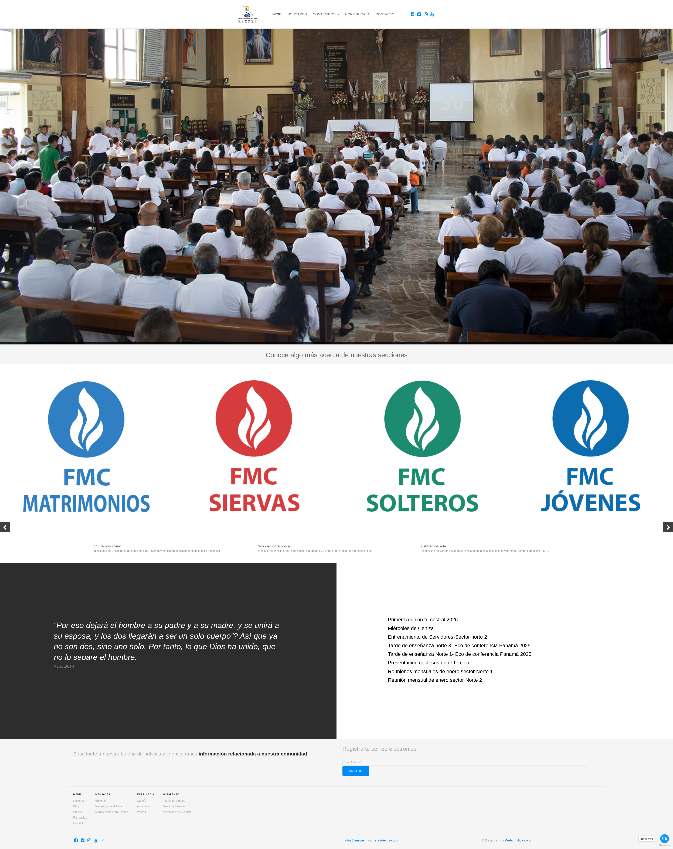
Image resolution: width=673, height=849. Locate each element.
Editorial (100, 800)
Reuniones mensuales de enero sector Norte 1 (440, 671)
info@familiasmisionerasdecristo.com (372, 840)
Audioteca (143, 806)
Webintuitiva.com (518, 840)
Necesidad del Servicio (177, 811)
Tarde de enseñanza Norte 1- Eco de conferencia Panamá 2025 (459, 654)
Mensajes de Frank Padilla (112, 811)
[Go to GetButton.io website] (664, 845)
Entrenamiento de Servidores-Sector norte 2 (437, 637)
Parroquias (80, 817)
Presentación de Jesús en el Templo (428, 662)
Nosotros (78, 800)
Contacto (78, 823)
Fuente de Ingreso (174, 800)
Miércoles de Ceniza (411, 628)
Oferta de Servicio (174, 806)
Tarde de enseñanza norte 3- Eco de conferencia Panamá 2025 (459, 645)
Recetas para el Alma (108, 806)
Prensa (77, 811)
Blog (76, 806)
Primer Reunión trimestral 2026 (423, 619)
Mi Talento (8, 341)
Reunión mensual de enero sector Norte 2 (435, 680)
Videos (141, 811)
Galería (141, 800)
